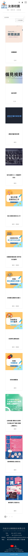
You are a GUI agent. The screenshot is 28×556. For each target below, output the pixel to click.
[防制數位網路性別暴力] (14, 283)
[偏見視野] (14, 78)
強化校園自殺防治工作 (14, 216)
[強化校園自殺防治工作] (14, 201)
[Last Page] (12, 517)
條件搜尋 (20, 20)
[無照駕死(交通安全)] (14, 488)
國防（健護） (12, 224)
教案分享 (13, 10)
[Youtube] (12, 546)
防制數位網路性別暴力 (14, 297)
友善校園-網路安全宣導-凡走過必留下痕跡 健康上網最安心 (14, 423)
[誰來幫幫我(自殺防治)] (14, 447)
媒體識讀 (14, 52)
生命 (10, 60)
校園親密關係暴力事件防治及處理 (14, 258)
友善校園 (19, 10)
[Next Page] (10, 517)
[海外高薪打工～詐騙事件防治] (14, 160)
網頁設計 (17, 548)
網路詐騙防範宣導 (14, 134)
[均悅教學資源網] (16, 546)
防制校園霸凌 (14, 379)
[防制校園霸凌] (14, 365)
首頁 (8, 10)
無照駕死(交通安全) (14, 502)
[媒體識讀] (14, 34)
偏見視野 (14, 93)
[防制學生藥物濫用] (14, 324)
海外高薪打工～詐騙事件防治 (14, 176)
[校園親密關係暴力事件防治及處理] (14, 242)
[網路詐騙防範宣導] (14, 119)
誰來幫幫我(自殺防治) (14, 461)
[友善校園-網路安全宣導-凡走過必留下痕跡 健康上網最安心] (14, 406)
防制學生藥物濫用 (14, 338)
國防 (10, 142)
